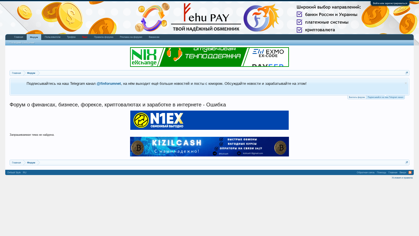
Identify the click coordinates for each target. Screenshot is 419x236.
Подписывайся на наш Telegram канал (385, 97)
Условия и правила (402, 177)
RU (24, 172)
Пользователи (52, 37)
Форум (34, 37)
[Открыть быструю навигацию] (406, 72)
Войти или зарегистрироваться (390, 3)
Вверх (403, 172)
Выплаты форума (357, 97)
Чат (85, 37)
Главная (18, 37)
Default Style (14, 172)
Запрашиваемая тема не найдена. (32, 134)
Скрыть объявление (405, 83)
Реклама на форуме (131, 37)
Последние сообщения (21, 42)
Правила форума (103, 37)
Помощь (381, 172)
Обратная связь (366, 172)
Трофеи (71, 37)
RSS (410, 172)
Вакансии (154, 37)
